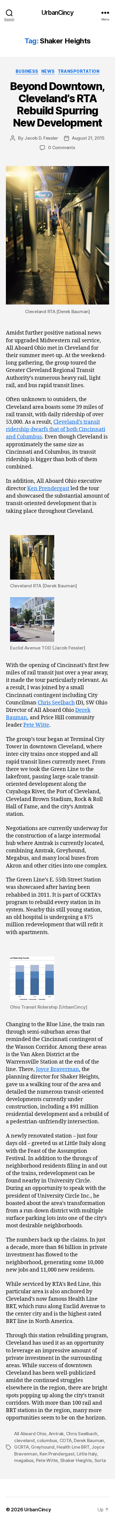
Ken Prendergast (48, 488)
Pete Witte (36, 725)
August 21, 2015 (88, 138)
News (48, 71)
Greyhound (43, 1447)
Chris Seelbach (56, 702)
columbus (47, 1440)
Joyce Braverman (57, 1069)
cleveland (24, 1440)
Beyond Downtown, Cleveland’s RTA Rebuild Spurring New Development (57, 104)
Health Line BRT (73, 1447)
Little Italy (87, 1454)
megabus (24, 1460)
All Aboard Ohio (30, 1433)
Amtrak (56, 1433)
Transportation (78, 71)
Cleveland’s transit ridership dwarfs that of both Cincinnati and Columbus (55, 429)
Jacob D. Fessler (41, 138)
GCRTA (21, 1447)
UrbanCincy (57, 13)
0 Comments (61, 147)
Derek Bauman (89, 1440)
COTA (66, 1440)
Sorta (100, 1460)
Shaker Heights (76, 1460)
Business (27, 71)
